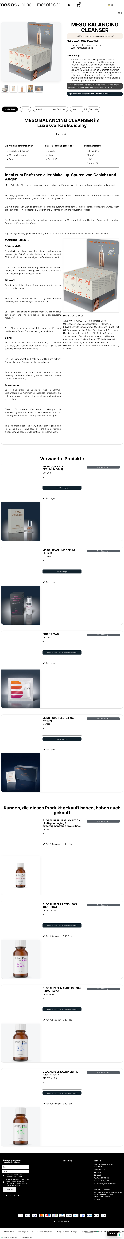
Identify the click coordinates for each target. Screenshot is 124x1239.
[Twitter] (8, 1195)
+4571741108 (104, 1178)
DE (111, 5)
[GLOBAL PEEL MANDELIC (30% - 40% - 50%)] (20, 1023)
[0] (78, 5)
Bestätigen (9, 1189)
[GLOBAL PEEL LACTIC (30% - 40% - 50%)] (20, 940)
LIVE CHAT (114, 1234)
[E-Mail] (15, 1171)
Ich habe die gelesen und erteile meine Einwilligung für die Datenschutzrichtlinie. (17, 1182)
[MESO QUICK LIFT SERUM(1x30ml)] (20, 502)
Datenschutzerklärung (9, 1237)
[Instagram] (12, 1195)
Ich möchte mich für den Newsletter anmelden (17, 1176)
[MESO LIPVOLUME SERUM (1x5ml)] (20, 586)
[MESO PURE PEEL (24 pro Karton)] (20, 753)
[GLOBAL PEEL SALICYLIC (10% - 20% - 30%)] (20, 1107)
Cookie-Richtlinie (26, 1237)
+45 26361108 (104, 1181)
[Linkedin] (20, 1195)
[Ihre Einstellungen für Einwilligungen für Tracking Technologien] (119, 1234)
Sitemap (97, 1199)
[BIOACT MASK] (20, 669)
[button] (119, 13)
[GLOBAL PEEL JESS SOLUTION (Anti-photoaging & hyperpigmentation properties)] (20, 856)
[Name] (15, 1167)
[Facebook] (4, 1195)
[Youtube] (16, 1195)
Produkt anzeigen (103, 467)
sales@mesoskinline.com (107, 1184)
